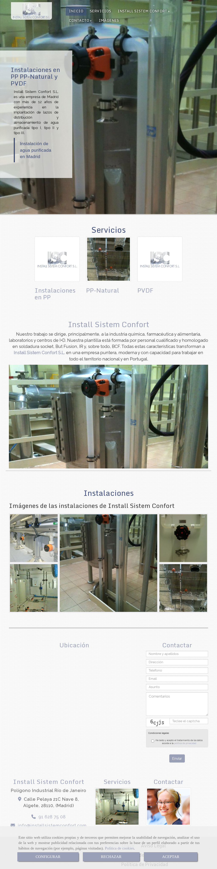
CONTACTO (79, 20)
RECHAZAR (111, 857)
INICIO (76, 11)
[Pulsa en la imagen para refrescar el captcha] (158, 722)
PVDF (145, 290)
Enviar (177, 758)
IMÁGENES (109, 20)
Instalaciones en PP (55, 293)
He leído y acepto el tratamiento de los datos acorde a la (179, 742)
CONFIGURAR (48, 857)
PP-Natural (102, 290)
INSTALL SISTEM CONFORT (143, 11)
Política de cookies (119, 848)
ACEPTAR (170, 857)
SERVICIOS (100, 11)
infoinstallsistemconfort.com (52, 825)
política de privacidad (185, 743)
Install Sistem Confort (108, 324)
